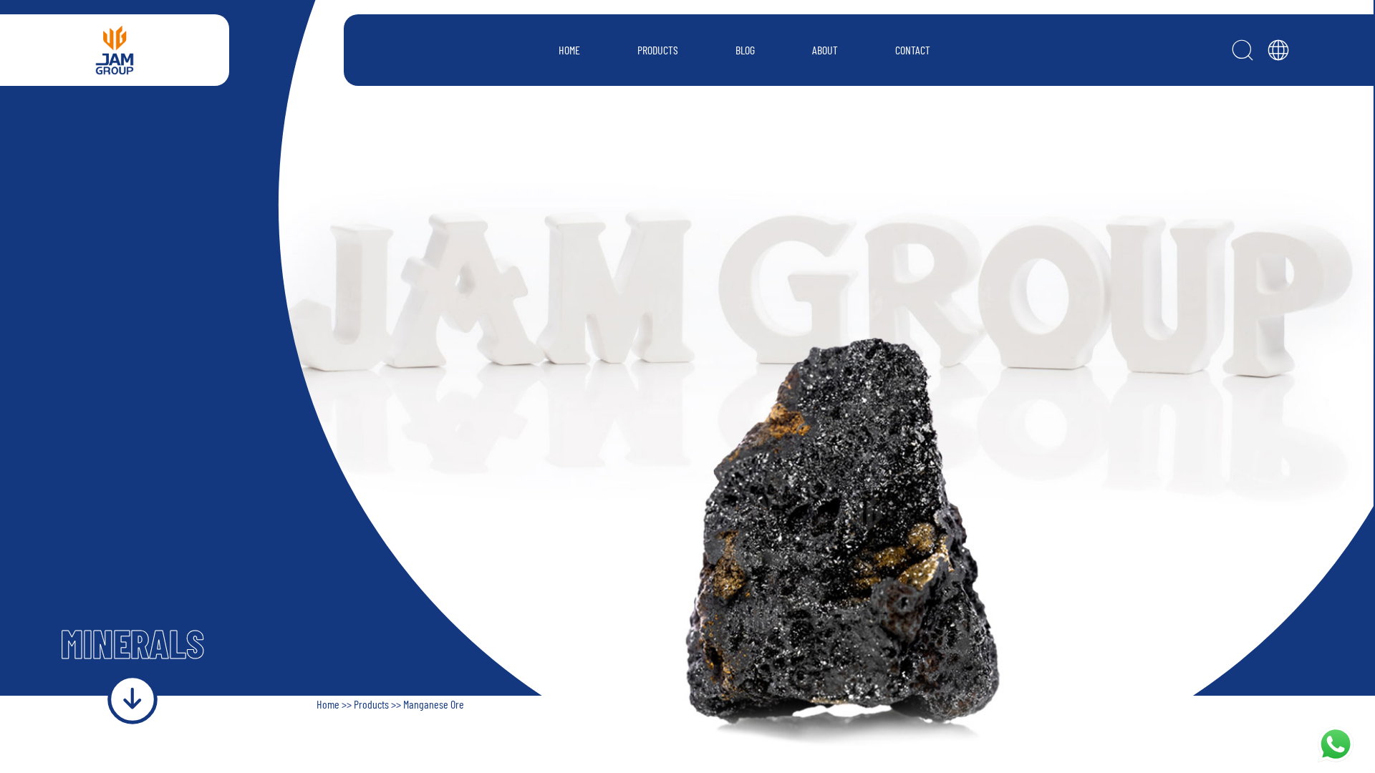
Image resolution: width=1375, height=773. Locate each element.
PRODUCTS (657, 50)
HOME (569, 50)
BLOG (745, 50)
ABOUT (825, 50)
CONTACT (912, 50)
